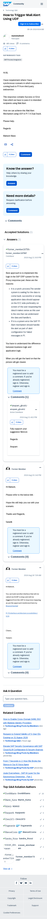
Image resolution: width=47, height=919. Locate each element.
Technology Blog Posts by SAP (19, 768)
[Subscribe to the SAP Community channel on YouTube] (26, 883)
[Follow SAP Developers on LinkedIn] (31, 883)
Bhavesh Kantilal (12, 606)
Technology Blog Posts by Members (22, 726)
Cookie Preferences (11, 913)
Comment (26, 154)
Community (18, 4)
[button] (5, 48)
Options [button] (42, 24)
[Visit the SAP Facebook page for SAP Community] (16, 883)
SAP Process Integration (12, 60)
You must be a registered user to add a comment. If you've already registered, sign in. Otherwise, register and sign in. (23, 378)
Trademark (11, 905)
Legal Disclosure (35, 898)
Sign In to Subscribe (29, 24)
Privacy (12, 891)
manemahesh (17, 36)
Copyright (12, 898)
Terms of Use (35, 891)
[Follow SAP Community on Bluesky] (21, 883)
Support (35, 905)
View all (6, 869)
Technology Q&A (11, 10)
